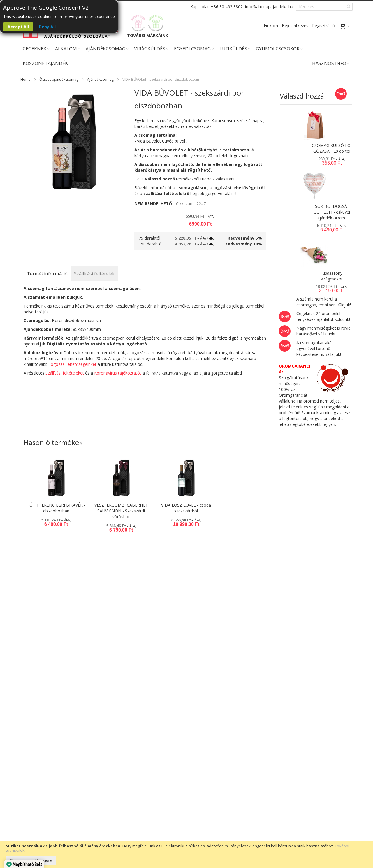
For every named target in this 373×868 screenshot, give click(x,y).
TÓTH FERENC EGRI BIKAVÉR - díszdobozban (56, 508)
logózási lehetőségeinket (73, 364)
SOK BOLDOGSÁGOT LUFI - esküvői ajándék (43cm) (332, 212)
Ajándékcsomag (100, 79)
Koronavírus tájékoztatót (117, 373)
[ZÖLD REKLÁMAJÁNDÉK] (156, 23)
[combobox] (324, 7)
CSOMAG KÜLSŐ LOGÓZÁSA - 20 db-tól (332, 148)
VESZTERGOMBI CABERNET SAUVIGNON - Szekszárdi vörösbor (121, 510)
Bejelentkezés (295, 25)
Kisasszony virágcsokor (332, 276)
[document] (186, 854)
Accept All (18, 26)
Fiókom (271, 25)
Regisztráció (323, 25)
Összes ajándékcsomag (58, 79)
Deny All (47, 26)
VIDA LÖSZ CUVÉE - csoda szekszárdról (186, 508)
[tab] (47, 273)
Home (25, 79)
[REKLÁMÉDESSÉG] (138, 23)
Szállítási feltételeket (64, 373)
